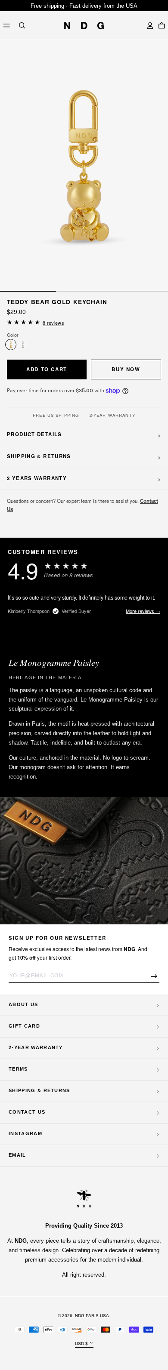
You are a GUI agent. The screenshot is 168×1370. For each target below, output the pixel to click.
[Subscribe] (154, 975)
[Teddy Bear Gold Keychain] (11, 344)
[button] (22, 25)
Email (17, 1155)
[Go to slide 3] (140, 291)
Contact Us (27, 1111)
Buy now (126, 369)
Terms (18, 1068)
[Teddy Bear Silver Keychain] (23, 344)
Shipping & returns (39, 1090)
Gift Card (24, 1025)
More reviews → (143, 610)
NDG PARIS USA (92, 1315)
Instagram (25, 1133)
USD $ (81, 1343)
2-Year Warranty (36, 1047)
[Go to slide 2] (84, 291)
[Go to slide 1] (28, 291)
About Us (23, 1004)
